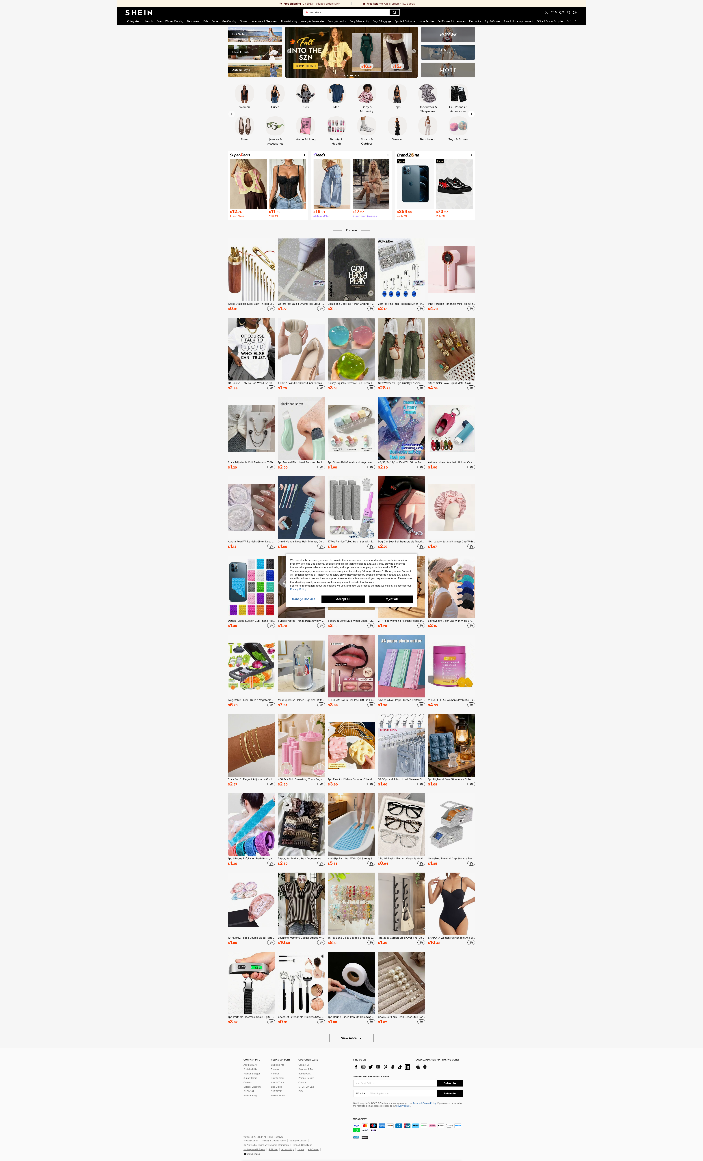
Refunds (275, 1073)
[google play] (425, 1068)
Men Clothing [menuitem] (229, 21)
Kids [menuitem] (205, 21)
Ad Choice (313, 1149)
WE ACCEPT (360, 1119)
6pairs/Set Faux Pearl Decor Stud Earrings (401, 1017)
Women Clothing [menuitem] (174, 21)
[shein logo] (138, 12)
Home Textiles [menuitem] (426, 21)
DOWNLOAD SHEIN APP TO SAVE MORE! (437, 1060)
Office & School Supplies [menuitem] (550, 21)
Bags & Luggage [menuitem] (382, 21)
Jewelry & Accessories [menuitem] (312, 21)
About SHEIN (250, 1065)
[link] (234, 3)
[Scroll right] (575, 21)
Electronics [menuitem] (475, 21)
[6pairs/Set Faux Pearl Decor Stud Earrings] (401, 983)
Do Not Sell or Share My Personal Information (266, 1145)
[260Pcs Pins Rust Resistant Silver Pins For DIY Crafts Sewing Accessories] (401, 269)
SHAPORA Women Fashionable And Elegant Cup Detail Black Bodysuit (451, 937)
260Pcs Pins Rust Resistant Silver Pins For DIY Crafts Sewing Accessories (401, 303)
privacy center (403, 1106)
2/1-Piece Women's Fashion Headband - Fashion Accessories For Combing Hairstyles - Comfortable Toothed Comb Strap (401, 620)
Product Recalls (306, 1078)
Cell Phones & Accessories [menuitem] (452, 21)
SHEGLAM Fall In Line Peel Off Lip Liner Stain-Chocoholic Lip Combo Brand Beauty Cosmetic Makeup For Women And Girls (351, 700)
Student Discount (252, 1087)
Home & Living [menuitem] (289, 21)
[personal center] (546, 12)
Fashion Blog (250, 1095)
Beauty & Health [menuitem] (337, 21)
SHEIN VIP (276, 1091)
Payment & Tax (305, 1069)
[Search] (394, 12)
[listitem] (251, 275)
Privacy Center (250, 1140)
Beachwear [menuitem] (193, 21)
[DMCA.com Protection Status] (365, 1137)
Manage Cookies (297, 1140)
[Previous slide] (289, 51)
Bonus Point (304, 1073)
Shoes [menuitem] (243, 21)
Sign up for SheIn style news (371, 1076)
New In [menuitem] (149, 21)
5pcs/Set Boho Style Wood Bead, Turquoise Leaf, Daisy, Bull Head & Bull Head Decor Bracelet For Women (351, 620)
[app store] (418, 1068)
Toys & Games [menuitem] (492, 21)
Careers (247, 1082)
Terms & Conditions (302, 1145)
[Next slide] (414, 51)
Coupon (302, 1082)
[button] (568, 12)
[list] (382, 1067)
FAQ (300, 1091)
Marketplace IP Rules (254, 1149)
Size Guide (276, 1087)
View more (349, 1038)
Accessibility (287, 1149)
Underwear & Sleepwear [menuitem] (264, 21)
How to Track (277, 1082)
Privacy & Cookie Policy (424, 1103)
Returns (275, 1069)
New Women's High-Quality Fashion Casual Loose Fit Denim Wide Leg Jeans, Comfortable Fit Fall (401, 383)
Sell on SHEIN (278, 1095)
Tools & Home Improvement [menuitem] (518, 21)
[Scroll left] (571, 21)
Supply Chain (250, 1078)
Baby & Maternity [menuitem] (359, 21)
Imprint (300, 1149)
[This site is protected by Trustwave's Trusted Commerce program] (356, 1137)
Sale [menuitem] (159, 21)
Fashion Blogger (251, 1073)
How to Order (277, 1078)
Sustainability (250, 1069)
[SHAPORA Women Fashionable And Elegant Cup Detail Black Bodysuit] (451, 904)
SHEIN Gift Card (306, 1087)
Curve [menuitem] (215, 21)
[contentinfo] (408, 1127)
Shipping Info (277, 1065)
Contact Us (303, 1065)
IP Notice (273, 1149)
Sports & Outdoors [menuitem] (405, 21)
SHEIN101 (248, 1091)
